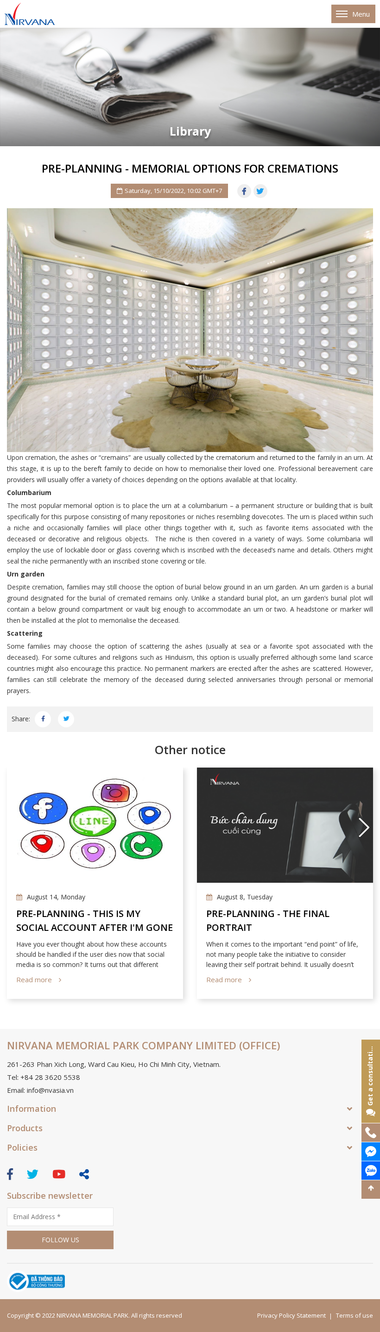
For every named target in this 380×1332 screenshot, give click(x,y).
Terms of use (354, 1315)
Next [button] (364, 827)
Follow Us (60, 1239)
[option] (190, 87)
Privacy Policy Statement (291, 1315)
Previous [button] (16, 827)
